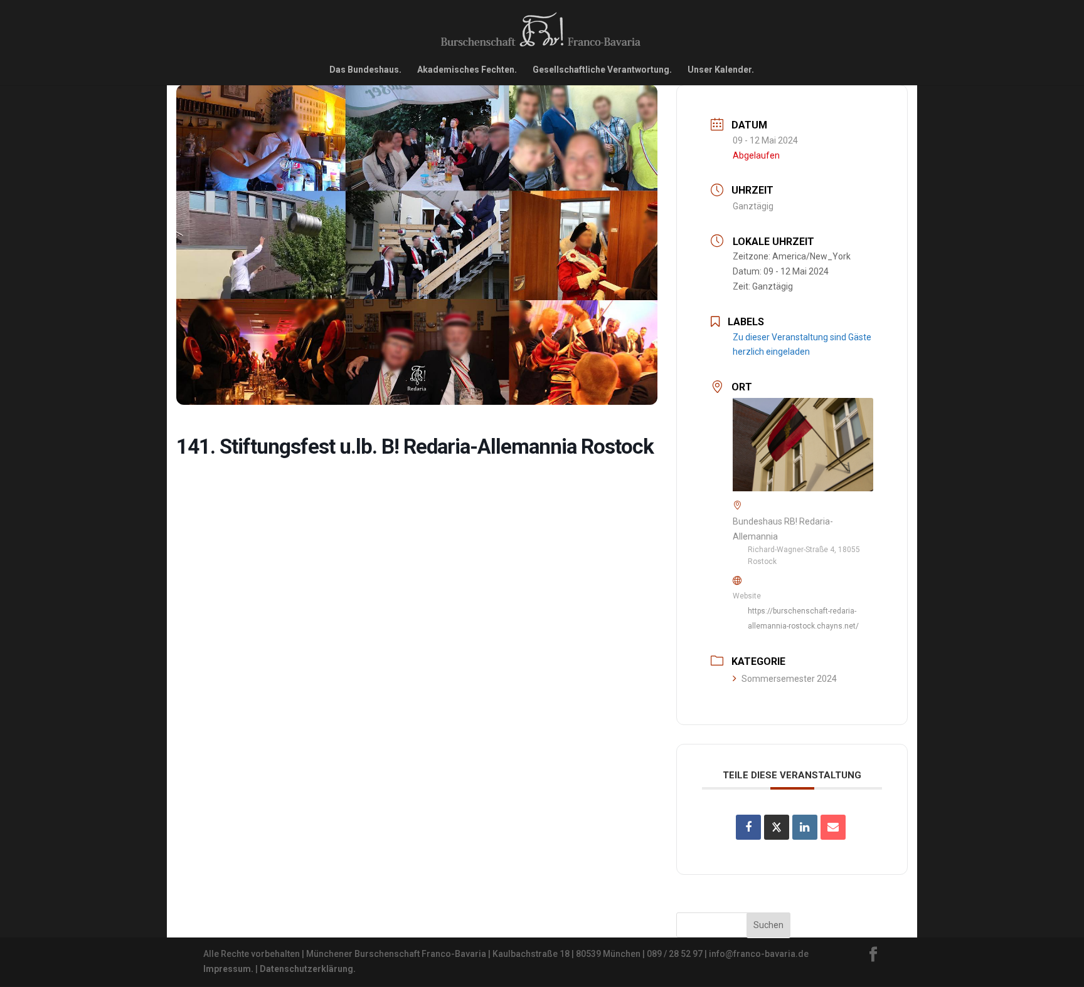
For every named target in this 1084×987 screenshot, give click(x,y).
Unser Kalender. (721, 70)
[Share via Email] (833, 827)
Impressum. (228, 969)
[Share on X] (776, 827)
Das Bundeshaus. (365, 70)
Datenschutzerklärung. (308, 969)
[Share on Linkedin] (804, 827)
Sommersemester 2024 (789, 679)
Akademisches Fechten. (467, 70)
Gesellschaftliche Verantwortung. (602, 70)
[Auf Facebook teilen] (748, 827)
